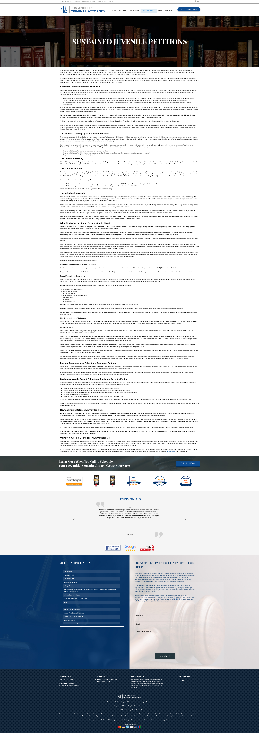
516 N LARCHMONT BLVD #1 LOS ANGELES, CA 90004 (94, 1)
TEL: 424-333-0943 (66, 679)
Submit (165, 655)
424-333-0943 (67, 1)
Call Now (188, 463)
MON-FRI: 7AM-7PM (67, 683)
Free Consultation (188, 9)
